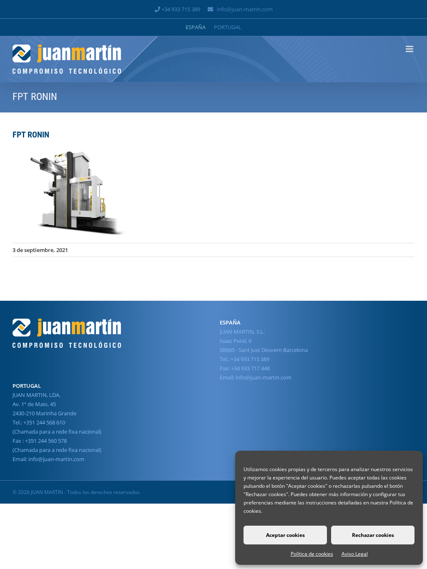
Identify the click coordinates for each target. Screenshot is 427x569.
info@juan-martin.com (245, 9)
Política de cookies (312, 553)
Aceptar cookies (285, 535)
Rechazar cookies (373, 535)
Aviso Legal (355, 553)
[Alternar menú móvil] (410, 49)
